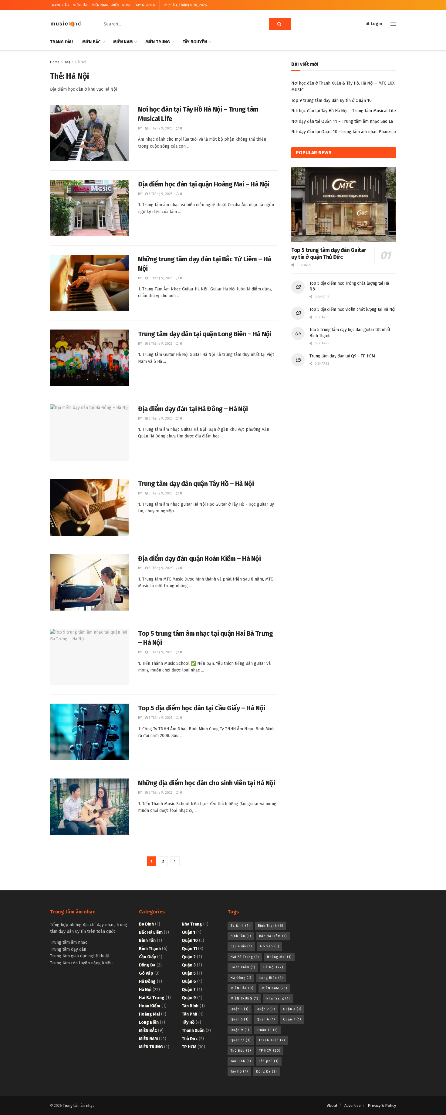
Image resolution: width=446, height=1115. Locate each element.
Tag (67, 62)
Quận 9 (189, 997)
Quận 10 (190, 940)
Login (376, 23)
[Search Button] (280, 24)
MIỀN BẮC (80, 5)
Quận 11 (189, 948)
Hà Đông (147, 981)
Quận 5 (189, 973)
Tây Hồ (188, 1022)
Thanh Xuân (193, 1030)
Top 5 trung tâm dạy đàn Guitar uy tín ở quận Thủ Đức (328, 253)
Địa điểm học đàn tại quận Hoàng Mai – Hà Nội (203, 184)
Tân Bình (190, 1006)
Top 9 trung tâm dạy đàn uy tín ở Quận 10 (331, 100)
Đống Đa (147, 965)
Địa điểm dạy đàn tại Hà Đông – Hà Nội (193, 409)
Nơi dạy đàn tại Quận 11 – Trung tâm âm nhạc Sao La (342, 121)
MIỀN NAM (100, 5)
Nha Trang (192, 924)
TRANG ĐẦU (59, 5)
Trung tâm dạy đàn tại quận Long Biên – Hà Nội (204, 334)
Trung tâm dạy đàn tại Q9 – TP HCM (342, 356)
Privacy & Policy (382, 1105)
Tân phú (189, 1014)
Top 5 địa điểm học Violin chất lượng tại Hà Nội (352, 309)
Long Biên (149, 1022)
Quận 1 (188, 932)
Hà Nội (80, 62)
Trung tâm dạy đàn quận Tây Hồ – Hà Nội (196, 484)
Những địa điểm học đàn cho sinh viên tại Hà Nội (206, 783)
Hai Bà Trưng (151, 997)
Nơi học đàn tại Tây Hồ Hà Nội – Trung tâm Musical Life (343, 110)
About (332, 1105)
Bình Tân (147, 940)
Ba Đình (146, 924)
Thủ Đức (190, 1038)
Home (54, 62)
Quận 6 (189, 981)
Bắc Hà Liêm (151, 932)
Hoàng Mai (149, 1014)
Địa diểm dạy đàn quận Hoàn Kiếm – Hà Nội (199, 558)
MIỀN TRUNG (121, 5)
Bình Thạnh (150, 948)
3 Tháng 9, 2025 (160, 128)
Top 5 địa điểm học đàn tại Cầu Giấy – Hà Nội (201, 708)
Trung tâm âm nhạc (78, 1105)
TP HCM (189, 1047)
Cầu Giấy (147, 956)
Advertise (352, 1105)
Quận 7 (189, 989)
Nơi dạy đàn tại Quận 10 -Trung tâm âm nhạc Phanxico (343, 131)
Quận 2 (189, 956)
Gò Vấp (146, 973)
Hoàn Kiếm (149, 1006)
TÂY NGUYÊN (145, 5)
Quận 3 (189, 965)
